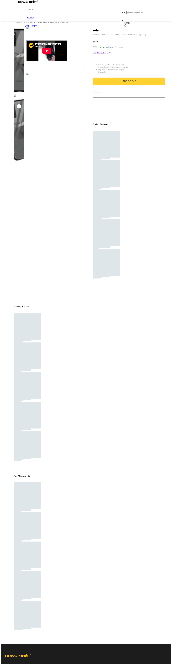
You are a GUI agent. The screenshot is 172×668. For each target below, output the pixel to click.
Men (31, 9)
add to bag (129, 81)
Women (30, 18)
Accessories (30, 26)
